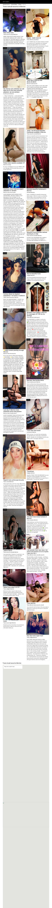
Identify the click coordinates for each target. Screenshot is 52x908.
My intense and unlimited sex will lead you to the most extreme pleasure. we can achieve (13, 90)
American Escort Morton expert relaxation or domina (13, 189)
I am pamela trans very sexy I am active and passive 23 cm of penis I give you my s (37, 551)
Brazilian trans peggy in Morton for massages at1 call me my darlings (37, 314)
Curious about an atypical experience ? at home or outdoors (14, 294)
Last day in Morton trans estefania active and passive (12, 410)
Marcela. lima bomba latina (35, 380)
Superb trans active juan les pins (13, 480)
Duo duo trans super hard (35, 636)
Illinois (19, 4)
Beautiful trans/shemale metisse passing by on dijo (37, 233)
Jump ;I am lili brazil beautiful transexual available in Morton (36, 131)
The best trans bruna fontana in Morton (37, 517)
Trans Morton (31, 603)
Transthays (30, 471)
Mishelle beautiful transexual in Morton (36, 189)
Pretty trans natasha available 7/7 (14, 163)
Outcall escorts (6, 4)
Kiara (5, 621)
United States (14, 4)
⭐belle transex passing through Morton (13, 351)
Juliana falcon (7, 550)
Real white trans (8, 33)
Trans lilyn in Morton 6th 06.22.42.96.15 (34, 81)
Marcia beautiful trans (34, 273)
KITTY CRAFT (6, 1)
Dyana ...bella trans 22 (34, 38)
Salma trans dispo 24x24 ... (12, 587)
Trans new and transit (34, 430)
